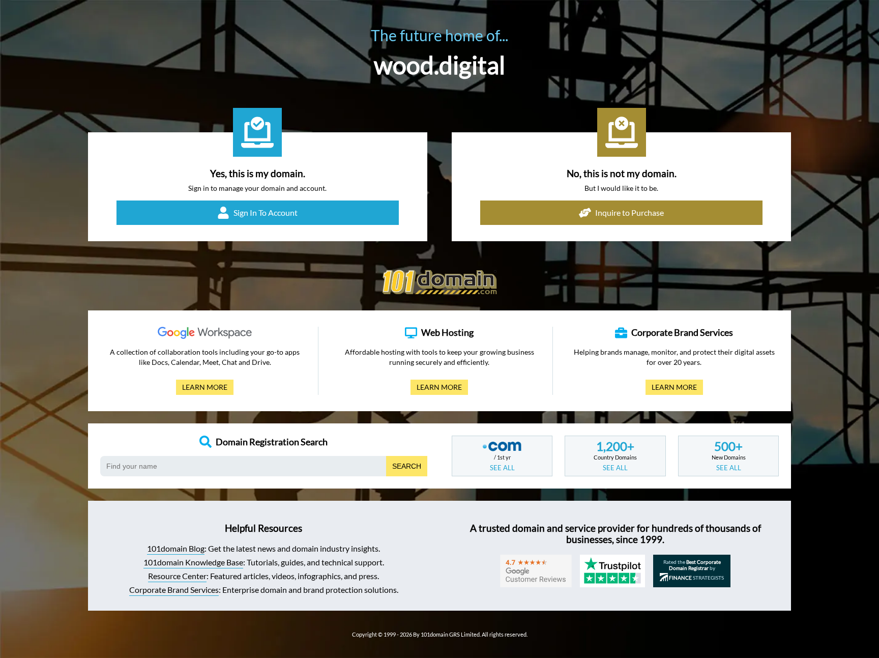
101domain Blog (175, 548)
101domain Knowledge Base (193, 562)
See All (502, 468)
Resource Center (177, 576)
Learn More (201, 389)
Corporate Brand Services (174, 589)
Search (406, 466)
